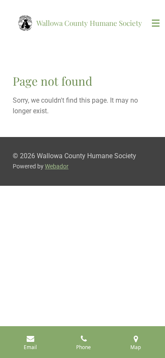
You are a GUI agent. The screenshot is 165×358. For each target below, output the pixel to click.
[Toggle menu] (155, 23)
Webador (57, 166)
